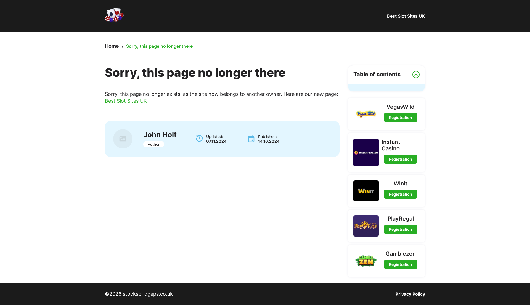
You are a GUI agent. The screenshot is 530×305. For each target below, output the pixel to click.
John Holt (160, 134)
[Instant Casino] (366, 152)
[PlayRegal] (366, 226)
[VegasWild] (366, 114)
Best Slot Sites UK (406, 16)
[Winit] (366, 190)
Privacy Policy (410, 294)
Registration (400, 117)
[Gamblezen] (366, 261)
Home (112, 46)
